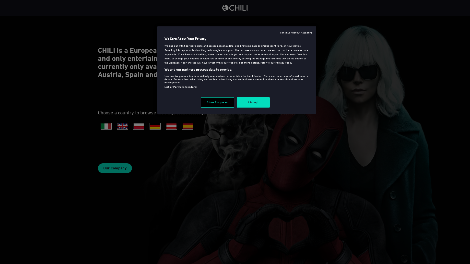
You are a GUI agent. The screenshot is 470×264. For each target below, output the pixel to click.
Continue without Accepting (296, 32)
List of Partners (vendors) (180, 86)
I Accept (253, 102)
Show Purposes (217, 102)
